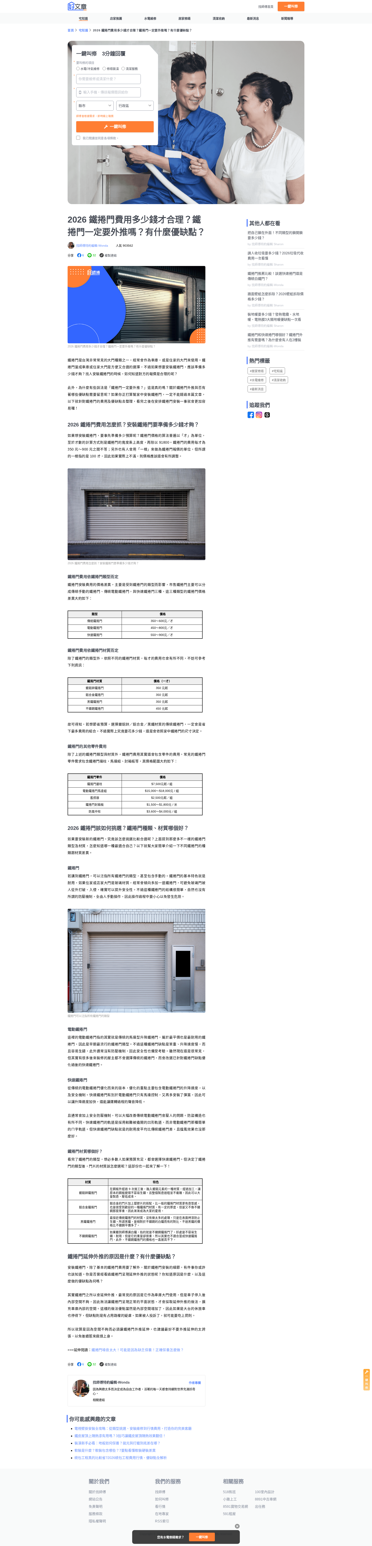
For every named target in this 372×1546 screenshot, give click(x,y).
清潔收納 (219, 18)
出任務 (260, 1506)
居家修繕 (184, 18)
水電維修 (150, 18)
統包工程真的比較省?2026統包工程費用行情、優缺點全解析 (120, 1458)
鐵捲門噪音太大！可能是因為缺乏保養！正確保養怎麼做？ (137, 1350)
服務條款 (95, 1514)
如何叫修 (162, 1499)
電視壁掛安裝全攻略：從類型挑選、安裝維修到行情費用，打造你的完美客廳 (133, 1428)
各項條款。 (111, 138)
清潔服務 (132, 68)
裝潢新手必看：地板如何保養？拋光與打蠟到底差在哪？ (117, 1443)
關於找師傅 (97, 1492)
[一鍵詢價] (366, 1389)
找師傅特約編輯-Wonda (92, 245)
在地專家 (162, 1514)
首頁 (71, 30)
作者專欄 (195, 1382)
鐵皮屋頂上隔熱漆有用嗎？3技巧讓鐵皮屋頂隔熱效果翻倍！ (120, 1436)
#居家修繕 (257, 371)
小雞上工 (230, 1499)
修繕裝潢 (113, 68)
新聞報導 (287, 18)
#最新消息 (257, 389)
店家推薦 (116, 18)
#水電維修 (257, 380)
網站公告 (95, 1499)
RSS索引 (162, 1521)
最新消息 (253, 18)
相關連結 (99, 1400)
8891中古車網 (265, 1499)
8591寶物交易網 (235, 1506)
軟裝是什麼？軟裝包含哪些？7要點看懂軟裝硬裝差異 (115, 1450)
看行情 (160, 1506)
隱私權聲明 (97, 1521)
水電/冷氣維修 (90, 68)
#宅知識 (277, 371)
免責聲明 (95, 1506)
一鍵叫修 (291, 6)
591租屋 (229, 1514)
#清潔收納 (279, 380)
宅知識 (83, 18)
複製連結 (111, 255)
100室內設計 (264, 1492)
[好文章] (77, 6)
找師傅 (160, 1492)
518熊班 (229, 1492)
